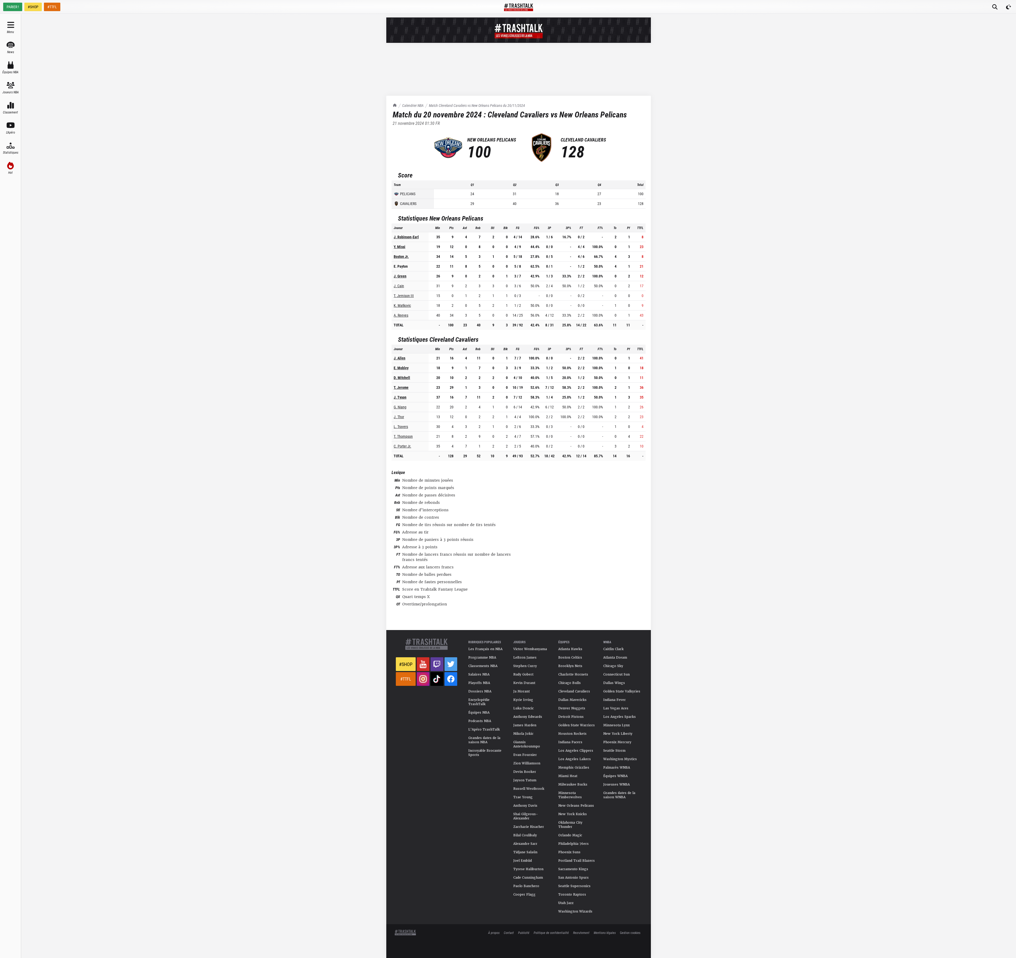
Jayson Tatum (524, 780)
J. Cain (399, 285)
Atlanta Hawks (570, 649)
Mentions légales (605, 932)
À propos (494, 932)
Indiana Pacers (570, 742)
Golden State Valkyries (621, 691)
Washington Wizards (575, 911)
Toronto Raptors (572, 894)
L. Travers (401, 426)
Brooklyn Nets (570, 666)
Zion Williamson (526, 763)
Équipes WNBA (615, 776)
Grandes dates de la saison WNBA (619, 795)
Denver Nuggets (571, 708)
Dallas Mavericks (572, 700)
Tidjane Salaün (525, 852)
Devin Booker (524, 772)
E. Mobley (401, 367)
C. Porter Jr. (402, 446)
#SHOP (33, 6)
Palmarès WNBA (616, 767)
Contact (509, 932)
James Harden (524, 725)
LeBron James (525, 657)
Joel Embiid (522, 861)
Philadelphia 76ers (573, 844)
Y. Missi (399, 246)
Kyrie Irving (523, 700)
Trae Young (523, 797)
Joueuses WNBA (616, 784)
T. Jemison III (404, 295)
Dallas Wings (614, 683)
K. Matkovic (402, 305)
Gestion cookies (630, 932)
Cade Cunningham (528, 877)
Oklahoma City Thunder (570, 824)
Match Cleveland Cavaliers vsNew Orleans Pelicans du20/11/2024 (477, 105)
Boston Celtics (570, 657)
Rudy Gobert (523, 674)
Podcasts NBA (479, 721)
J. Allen (399, 358)
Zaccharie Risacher (528, 827)
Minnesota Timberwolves (570, 795)
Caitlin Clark (613, 649)
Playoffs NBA (479, 683)
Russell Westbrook (528, 789)
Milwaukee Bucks (572, 784)
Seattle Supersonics (574, 886)
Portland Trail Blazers (576, 861)
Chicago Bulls (569, 683)
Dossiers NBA (479, 691)
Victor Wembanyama (530, 649)
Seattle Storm (614, 751)
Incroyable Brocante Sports (484, 753)
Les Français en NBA (485, 649)
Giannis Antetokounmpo (526, 744)
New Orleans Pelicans (576, 806)
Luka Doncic (523, 708)
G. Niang (400, 406)
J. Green (400, 276)
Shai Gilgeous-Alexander (525, 816)
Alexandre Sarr (525, 844)
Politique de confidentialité (551, 932)
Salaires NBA (478, 674)
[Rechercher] (994, 7)
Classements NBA (482, 666)
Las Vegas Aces (615, 708)
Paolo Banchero (526, 886)
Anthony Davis (525, 806)
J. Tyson (400, 397)
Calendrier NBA (413, 105)
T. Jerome (401, 387)
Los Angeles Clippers (575, 751)
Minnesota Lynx (616, 725)
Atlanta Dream (615, 657)
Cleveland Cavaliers (574, 691)
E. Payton (401, 266)
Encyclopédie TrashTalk (478, 702)
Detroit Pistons (571, 717)
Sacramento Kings (573, 869)
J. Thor (399, 416)
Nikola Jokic (523, 734)
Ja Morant (521, 691)
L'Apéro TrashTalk (484, 729)
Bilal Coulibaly (525, 835)
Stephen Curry (525, 666)
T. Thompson (403, 436)
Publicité (523, 932)
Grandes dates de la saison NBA (484, 740)
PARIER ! (13, 6)
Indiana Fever (614, 700)
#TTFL (52, 6)
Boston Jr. (401, 256)
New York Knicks (572, 814)
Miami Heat (567, 776)
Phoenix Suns (569, 852)
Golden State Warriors (576, 725)
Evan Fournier (525, 755)
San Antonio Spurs (573, 877)
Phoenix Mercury (617, 742)
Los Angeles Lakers (574, 759)
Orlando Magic (570, 835)
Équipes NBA (478, 712)
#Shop (405, 664)
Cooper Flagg (524, 894)
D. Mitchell (402, 377)
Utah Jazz (566, 903)
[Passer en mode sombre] (1008, 7)
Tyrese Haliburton (528, 869)
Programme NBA (482, 657)
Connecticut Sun (616, 674)
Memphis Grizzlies (573, 767)
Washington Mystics (620, 759)
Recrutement (581, 932)
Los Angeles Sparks (619, 717)
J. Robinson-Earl (406, 236)
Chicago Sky (613, 666)
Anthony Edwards (527, 717)
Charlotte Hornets (573, 674)
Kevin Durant (524, 683)
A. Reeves (401, 315)
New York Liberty (617, 734)
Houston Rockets (572, 734)
